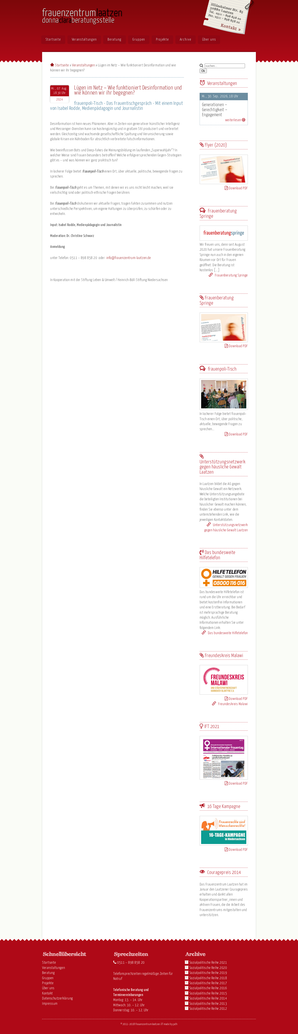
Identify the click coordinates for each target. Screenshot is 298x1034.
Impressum (50, 1004)
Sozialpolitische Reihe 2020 (208, 968)
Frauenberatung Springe (231, 275)
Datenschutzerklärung (57, 998)
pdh (175, 1024)
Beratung (115, 39)
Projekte (162, 39)
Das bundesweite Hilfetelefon (227, 633)
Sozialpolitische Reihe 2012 (208, 1009)
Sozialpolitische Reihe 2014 (208, 998)
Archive (185, 39)
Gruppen (138, 39)
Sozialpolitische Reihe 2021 (208, 963)
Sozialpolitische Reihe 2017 (208, 983)
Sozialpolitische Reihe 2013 (208, 1004)
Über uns (209, 39)
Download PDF (238, 188)
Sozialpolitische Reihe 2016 (208, 988)
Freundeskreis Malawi (233, 704)
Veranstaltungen (84, 39)
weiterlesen (233, 120)
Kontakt (47, 993)
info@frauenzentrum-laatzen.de (128, 258)
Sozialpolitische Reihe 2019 (208, 973)
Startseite (53, 39)
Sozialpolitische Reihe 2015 (208, 993)
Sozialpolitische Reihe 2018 (208, 978)
